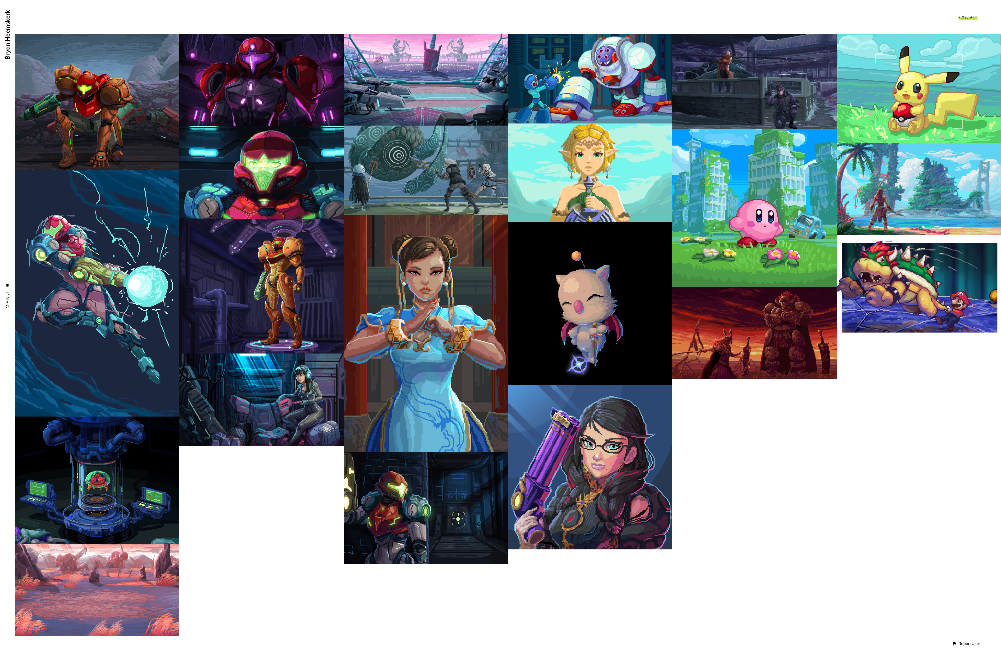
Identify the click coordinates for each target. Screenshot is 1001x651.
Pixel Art (968, 17)
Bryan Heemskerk (7, 35)
